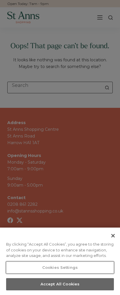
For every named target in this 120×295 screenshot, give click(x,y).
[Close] (113, 235)
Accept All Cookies (60, 284)
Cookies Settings (60, 267)
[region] (60, 261)
